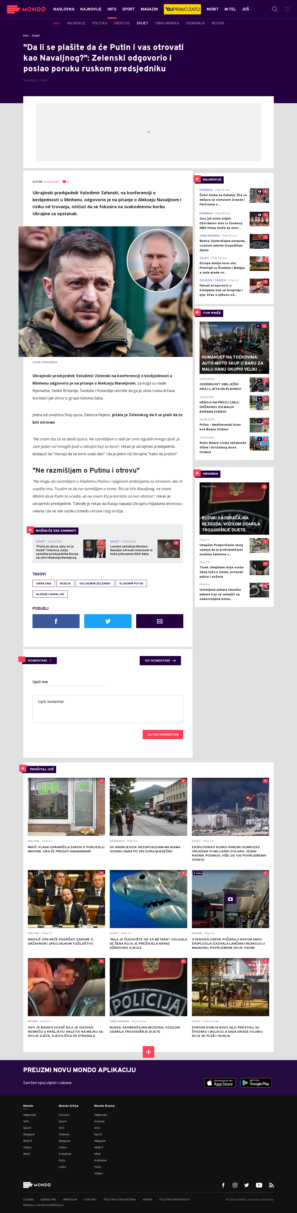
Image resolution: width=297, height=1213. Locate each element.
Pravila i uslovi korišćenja (43, 1205)
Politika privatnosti (174, 1200)
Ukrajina (43, 584)
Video (27, 1148)
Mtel (26, 1154)
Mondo (28, 1106)
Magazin (29, 1135)
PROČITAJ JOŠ (42, 769)
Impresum (70, 1200)
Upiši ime (40, 682)
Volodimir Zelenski (94, 584)
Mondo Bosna (104, 1106)
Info (26, 36)
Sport (27, 1128)
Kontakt (90, 1200)
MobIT (27, 1141)
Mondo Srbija (68, 1106)
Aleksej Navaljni (50, 594)
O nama (28, 1200)
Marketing (48, 1200)
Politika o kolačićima (120, 1200)
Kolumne (65, 1154)
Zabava (64, 1135)
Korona (64, 1115)
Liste (62, 1167)
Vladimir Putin (131, 584)
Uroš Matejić (51, 182)
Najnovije (29, 1115)
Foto (62, 1161)
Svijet (36, 36)
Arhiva (147, 1200)
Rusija (65, 584)
